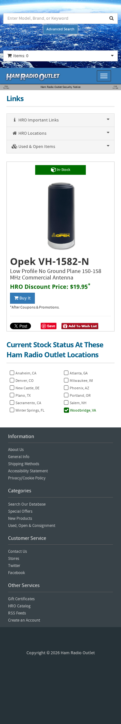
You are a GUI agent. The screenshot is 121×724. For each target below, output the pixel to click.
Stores (13, 558)
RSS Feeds (17, 613)
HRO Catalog (19, 606)
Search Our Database (26, 504)
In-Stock (63, 169)
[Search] (112, 18)
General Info (18, 456)
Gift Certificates (21, 599)
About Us (16, 449)
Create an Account (24, 620)
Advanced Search (60, 29)
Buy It (24, 298)
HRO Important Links (38, 120)
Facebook (16, 572)
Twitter (14, 565)
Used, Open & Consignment (31, 525)
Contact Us (17, 551)
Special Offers (20, 511)
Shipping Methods (23, 464)
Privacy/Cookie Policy (26, 478)
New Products (20, 518)
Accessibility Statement (28, 471)
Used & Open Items (36, 147)
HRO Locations (31, 133)
